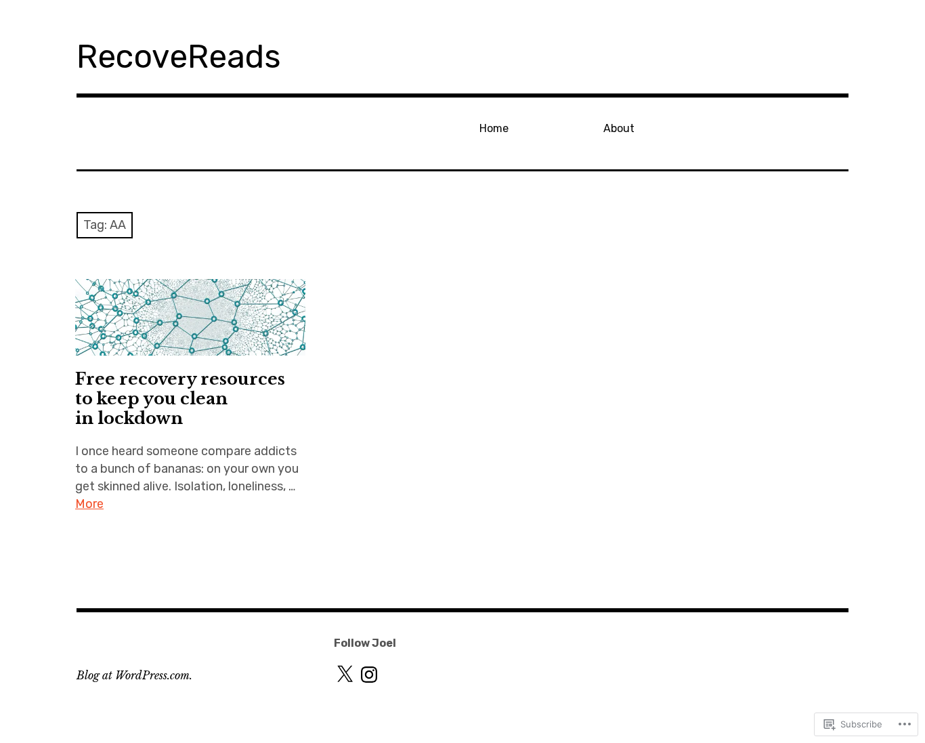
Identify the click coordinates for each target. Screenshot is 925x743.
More (89, 503)
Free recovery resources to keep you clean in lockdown (180, 398)
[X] (345, 674)
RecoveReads (179, 56)
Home (494, 128)
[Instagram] (369, 674)
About (618, 128)
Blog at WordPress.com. (134, 675)
